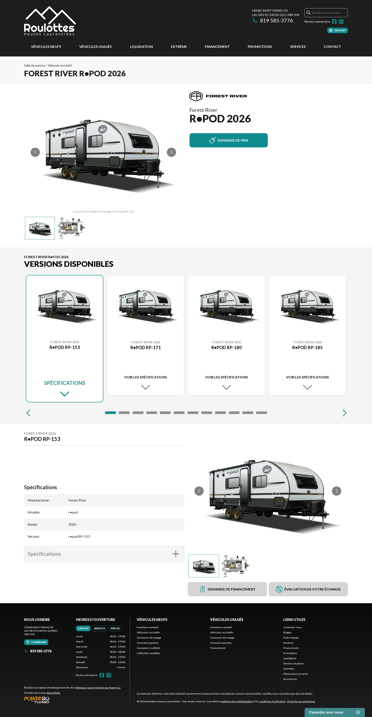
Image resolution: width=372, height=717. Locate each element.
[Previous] (28, 412)
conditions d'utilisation (272, 701)
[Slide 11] (247, 412)
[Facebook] (334, 21)
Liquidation (141, 46)
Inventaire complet (147, 627)
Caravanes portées (147, 642)
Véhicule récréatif (60, 65)
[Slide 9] (220, 412)
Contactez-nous (292, 627)
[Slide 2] (124, 412)
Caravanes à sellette (148, 648)
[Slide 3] (138, 412)
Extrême (179, 46)
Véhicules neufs (46, 46)
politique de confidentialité (236, 701)
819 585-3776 (276, 20)
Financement (217, 46)
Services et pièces (293, 663)
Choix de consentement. (301, 701)
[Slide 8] (206, 412)
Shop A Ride (53, 692)
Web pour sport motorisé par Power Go (98, 687)
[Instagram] (341, 21)
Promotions (260, 46)
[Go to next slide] (171, 152)
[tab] (83, 628)
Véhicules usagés (95, 46)
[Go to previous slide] (35, 152)
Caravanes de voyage (149, 637)
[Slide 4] (151, 412)
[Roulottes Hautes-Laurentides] (50, 20)
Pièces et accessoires (295, 673)
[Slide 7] (193, 412)
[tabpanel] (100, 652)
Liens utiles (294, 619)
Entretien (288, 668)
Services (298, 46)
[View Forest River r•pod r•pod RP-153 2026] (40, 228)
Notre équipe (291, 637)
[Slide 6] (179, 412)
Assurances (290, 679)
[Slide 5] (165, 412)
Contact (332, 46)
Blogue (287, 632)
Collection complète (148, 653)
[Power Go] (72, 699)
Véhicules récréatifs (148, 632)
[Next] (343, 412)
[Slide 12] (261, 412)
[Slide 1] (110, 412)
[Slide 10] (234, 412)
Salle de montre (34, 65)
